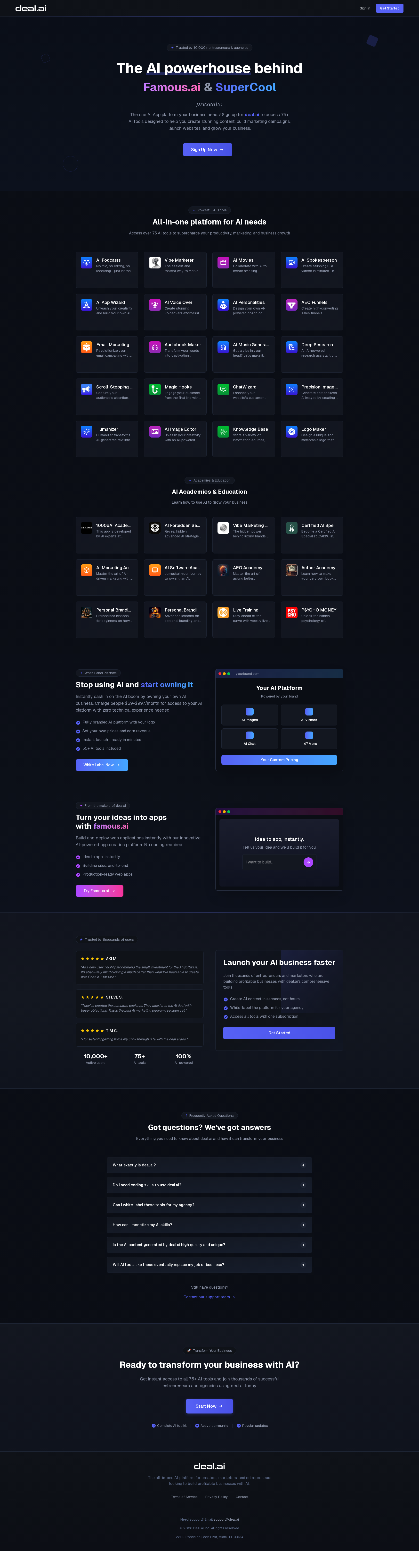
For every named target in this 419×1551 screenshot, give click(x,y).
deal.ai (252, 114)
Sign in (365, 8)
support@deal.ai (226, 1519)
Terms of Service (184, 1497)
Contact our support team (207, 1297)
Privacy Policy (216, 1497)
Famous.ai (172, 87)
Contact (242, 1497)
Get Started (390, 8)
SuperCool (245, 87)
